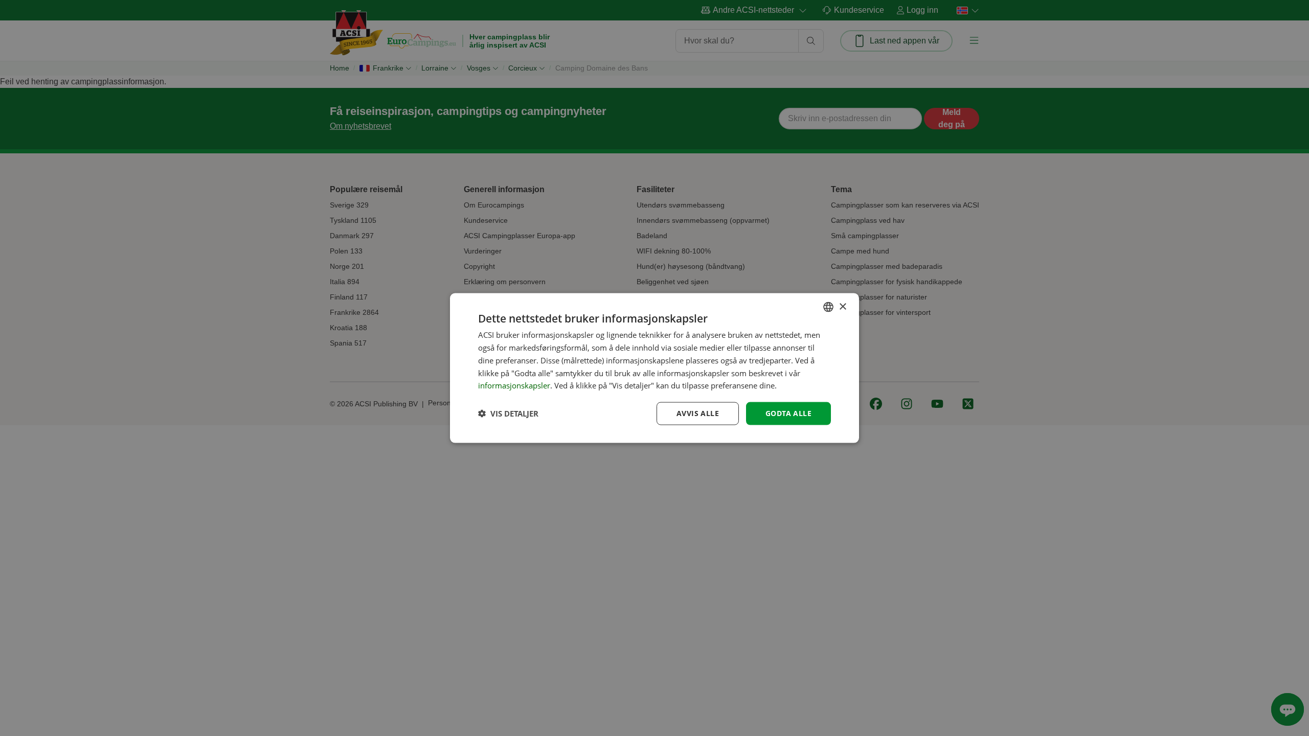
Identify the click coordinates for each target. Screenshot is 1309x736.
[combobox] (828, 307)
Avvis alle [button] (697, 413)
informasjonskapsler (514, 385)
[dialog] (654, 368)
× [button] (842, 306)
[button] (508, 413)
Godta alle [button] (788, 413)
